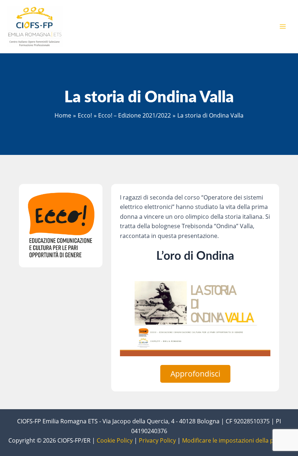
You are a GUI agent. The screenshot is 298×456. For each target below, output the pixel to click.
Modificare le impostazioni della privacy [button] (236, 440)
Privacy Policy (157, 440)
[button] (195, 374)
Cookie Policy (115, 440)
